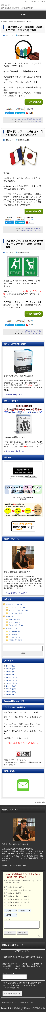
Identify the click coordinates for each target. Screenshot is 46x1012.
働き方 (33, 228)
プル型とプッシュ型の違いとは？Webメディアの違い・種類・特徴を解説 (24, 244)
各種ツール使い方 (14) (16, 625)
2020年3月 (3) (10, 669)
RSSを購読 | (34, 1)
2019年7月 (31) (11, 692)
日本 (36, 228)
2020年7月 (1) (10, 666)
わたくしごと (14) (14, 637)
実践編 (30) (9, 616)
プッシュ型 (24, 331)
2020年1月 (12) (11, 674)
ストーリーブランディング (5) (18, 610)
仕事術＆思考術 (27, 230)
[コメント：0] (37, 121)
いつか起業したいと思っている (19, 890)
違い (34, 119)
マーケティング (27, 121)
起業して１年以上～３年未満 (18, 896)
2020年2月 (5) (10, 672)
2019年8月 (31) (11, 689)
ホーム (26, 1)
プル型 (30, 331)
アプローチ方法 (21, 119)
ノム (40, 936)
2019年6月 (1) (10, 695)
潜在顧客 (29, 119)
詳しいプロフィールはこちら (16, 593)
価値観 (28, 228)
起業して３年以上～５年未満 (18, 899)
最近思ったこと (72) (12, 628)
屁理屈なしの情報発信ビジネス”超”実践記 (17, 8)
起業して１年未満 (14, 893)
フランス (23, 228)
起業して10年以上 (14, 905)
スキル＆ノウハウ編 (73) (14, 604)
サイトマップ (41, 1)
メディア (35, 331)
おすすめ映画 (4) (14, 631)
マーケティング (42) (15, 613)
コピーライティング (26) (17, 607)
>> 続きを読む (32, 102)
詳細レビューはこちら (14, 395)
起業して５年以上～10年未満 (18, 902)
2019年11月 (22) (11, 680)
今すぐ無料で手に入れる (15, 451)
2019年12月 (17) (11, 677)
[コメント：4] (37, 333)
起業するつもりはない (16, 887)
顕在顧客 (38, 119)
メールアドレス (8, 973)
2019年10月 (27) (11, 683)
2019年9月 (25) (11, 686)
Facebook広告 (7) (14, 619)
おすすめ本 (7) (13, 634)
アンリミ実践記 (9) (15, 622)
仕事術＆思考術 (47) (15, 640)
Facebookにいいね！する (14, 701)
